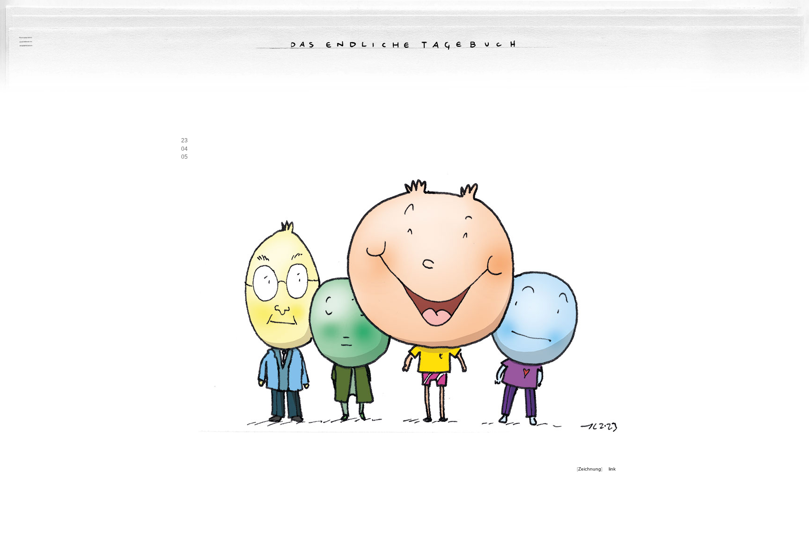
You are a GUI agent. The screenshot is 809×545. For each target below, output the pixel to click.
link (612, 468)
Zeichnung (589, 468)
